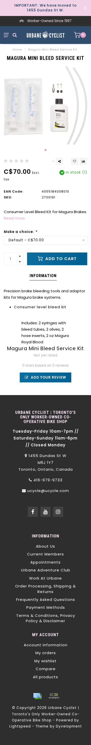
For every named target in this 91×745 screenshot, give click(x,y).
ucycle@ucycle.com (48, 490)
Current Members (45, 554)
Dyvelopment (69, 726)
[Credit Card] (37, 696)
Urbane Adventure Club (45, 570)
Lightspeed (20, 726)
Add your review (48, 377)
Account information (45, 645)
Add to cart (60, 259)
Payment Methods (45, 607)
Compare (46, 668)
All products (45, 677)
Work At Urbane (45, 578)
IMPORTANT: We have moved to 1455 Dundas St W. (45, 8)
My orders (45, 652)
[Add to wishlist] (74, 161)
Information (43, 275)
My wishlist (45, 661)
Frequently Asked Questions (45, 599)
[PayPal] (54, 696)
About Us (45, 546)
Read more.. (15, 218)
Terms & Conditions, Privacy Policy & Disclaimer (45, 618)
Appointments (45, 562)
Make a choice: (20, 231)
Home (17, 49)
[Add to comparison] (83, 161)
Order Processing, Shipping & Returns (45, 588)
